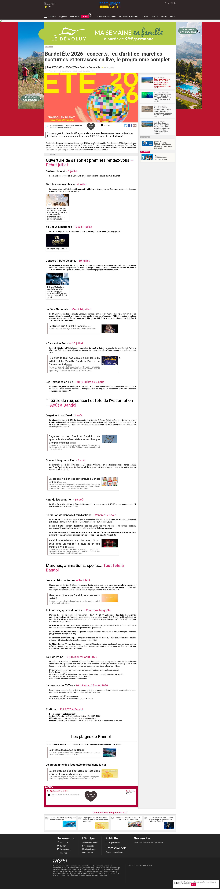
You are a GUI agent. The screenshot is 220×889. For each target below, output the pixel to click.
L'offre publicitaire (113, 842)
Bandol (83, 67)
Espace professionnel (114, 852)
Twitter (63, 846)
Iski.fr (148, 842)
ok (193, 885)
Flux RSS (63, 853)
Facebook (64, 842)
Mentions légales (89, 849)
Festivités (48, 46)
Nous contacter (88, 846)
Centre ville (94, 67)
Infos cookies (87, 852)
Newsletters (65, 849)
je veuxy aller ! (91, 126)
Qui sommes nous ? (90, 842)
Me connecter (49, 3)
